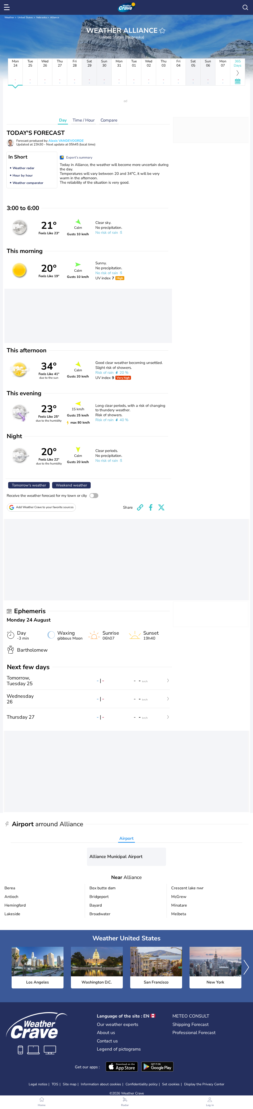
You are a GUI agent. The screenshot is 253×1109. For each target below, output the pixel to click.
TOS (55, 1084)
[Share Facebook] (151, 507)
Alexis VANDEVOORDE (66, 141)
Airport (126, 838)
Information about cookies (101, 1084)
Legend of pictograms (119, 1049)
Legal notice (38, 1084)
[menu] (8, 7)
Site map (69, 1084)
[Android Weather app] (157, 1067)
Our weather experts (117, 1024)
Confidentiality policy (142, 1084)
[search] (245, 7)
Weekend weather (71, 485)
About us (106, 1033)
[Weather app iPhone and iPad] (122, 1067)
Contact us (107, 1041)
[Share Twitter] (161, 507)
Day (63, 120)
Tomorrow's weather (29, 485)
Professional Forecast (193, 1033)
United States (25, 17)
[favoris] (162, 30)
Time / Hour (84, 120)
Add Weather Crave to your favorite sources (45, 507)
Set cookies (171, 1084)
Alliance (54, 17)
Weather (9, 17)
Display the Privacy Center (204, 1084)
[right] (246, 968)
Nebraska (41, 17)
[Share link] (140, 507)
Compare (109, 120)
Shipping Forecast (190, 1024)
